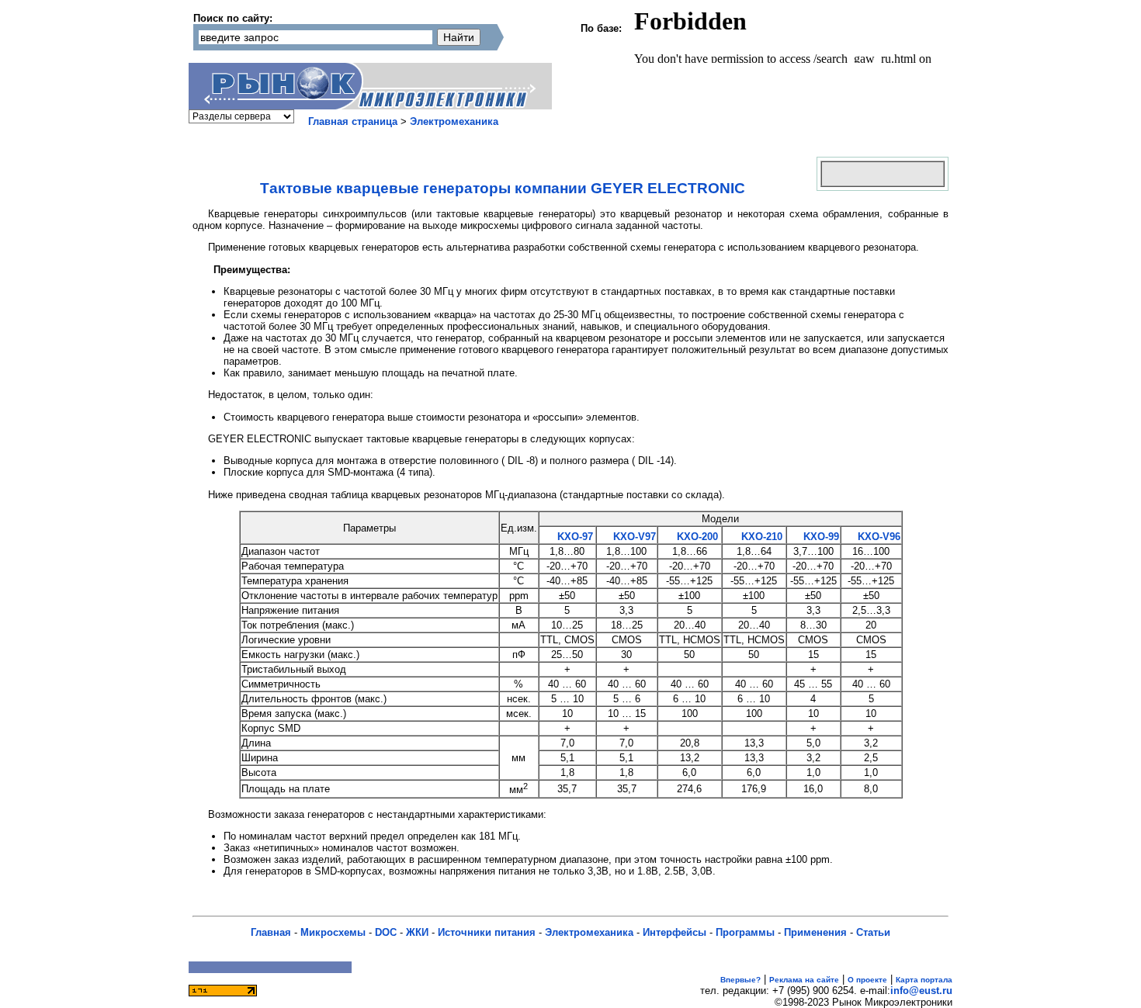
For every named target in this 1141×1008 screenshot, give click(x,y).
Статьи (873, 932)
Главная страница (352, 121)
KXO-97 (573, 536)
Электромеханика (454, 121)
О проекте (867, 979)
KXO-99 (819, 536)
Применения (815, 932)
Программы (745, 932)
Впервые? (740, 979)
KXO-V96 (877, 536)
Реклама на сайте (804, 979)
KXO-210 (760, 536)
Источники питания (487, 932)
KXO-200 (696, 536)
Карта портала (924, 979)
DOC (386, 932)
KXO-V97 (633, 536)
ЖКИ (417, 932)
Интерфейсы (674, 932)
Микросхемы (333, 932)
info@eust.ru (921, 990)
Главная (271, 932)
